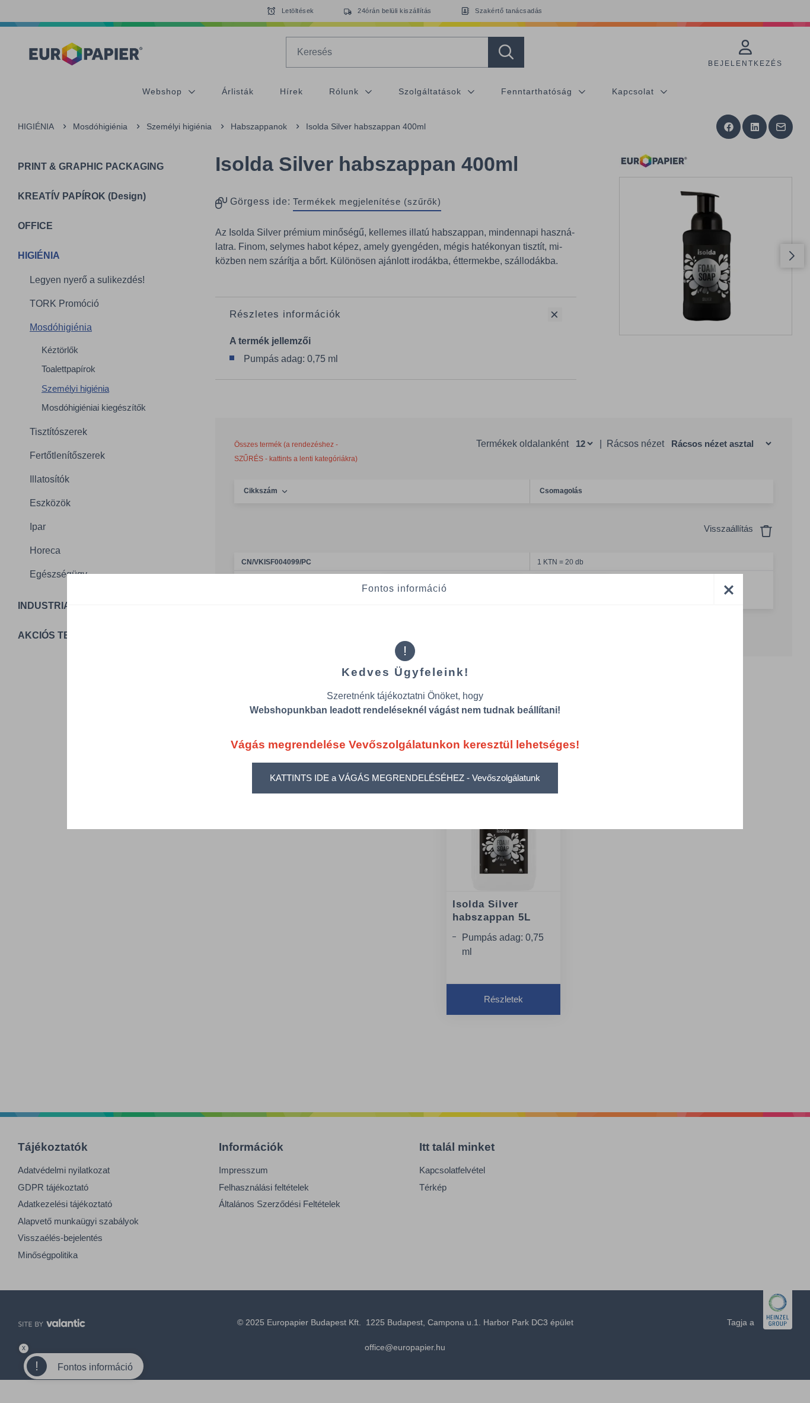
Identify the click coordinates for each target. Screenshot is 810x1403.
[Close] (728, 589)
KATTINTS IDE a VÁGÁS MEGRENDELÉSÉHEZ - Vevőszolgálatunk (405, 778)
